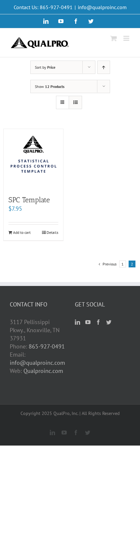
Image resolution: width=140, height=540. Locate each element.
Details (52, 232)
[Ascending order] (103, 67)
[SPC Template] (33, 159)
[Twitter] (108, 322)
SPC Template (29, 199)
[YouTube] (88, 322)
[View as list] (75, 102)
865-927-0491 (47, 346)
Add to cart (22, 232)
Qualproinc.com (43, 371)
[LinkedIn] (77, 322)
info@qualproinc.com (102, 7)
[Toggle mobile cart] (113, 38)
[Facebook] (98, 322)
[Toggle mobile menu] (126, 38)
